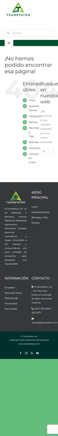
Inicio (32, 100)
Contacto (34, 148)
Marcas (33, 122)
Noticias (34, 142)
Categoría (35, 116)
